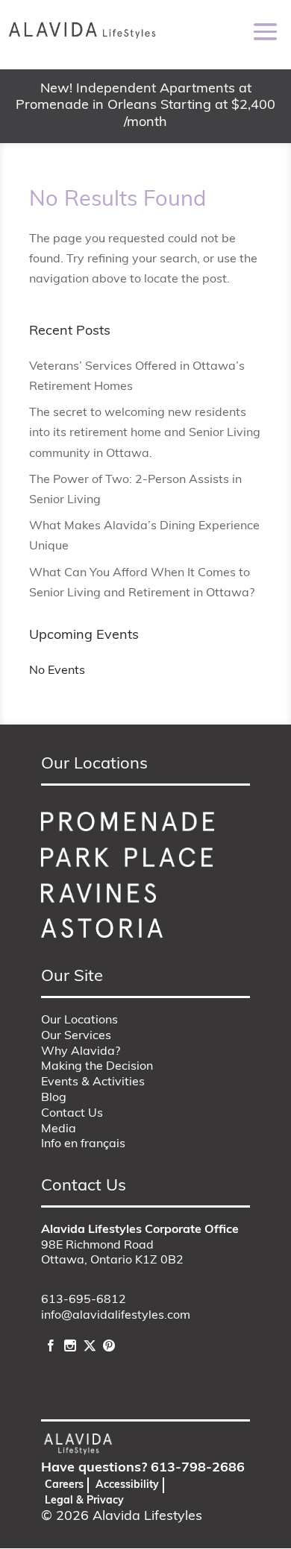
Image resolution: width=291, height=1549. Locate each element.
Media (58, 1129)
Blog (53, 1098)
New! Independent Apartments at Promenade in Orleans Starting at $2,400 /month (145, 106)
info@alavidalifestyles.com (115, 1316)
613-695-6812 (83, 1300)
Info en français (83, 1144)
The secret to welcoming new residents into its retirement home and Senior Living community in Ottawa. (144, 433)
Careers (64, 1485)
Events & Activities (93, 1082)
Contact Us (72, 1114)
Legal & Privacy (84, 1501)
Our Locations (79, 1020)
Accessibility (127, 1485)
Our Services (76, 1036)
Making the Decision (97, 1067)
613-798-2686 (198, 1468)
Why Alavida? (80, 1052)
